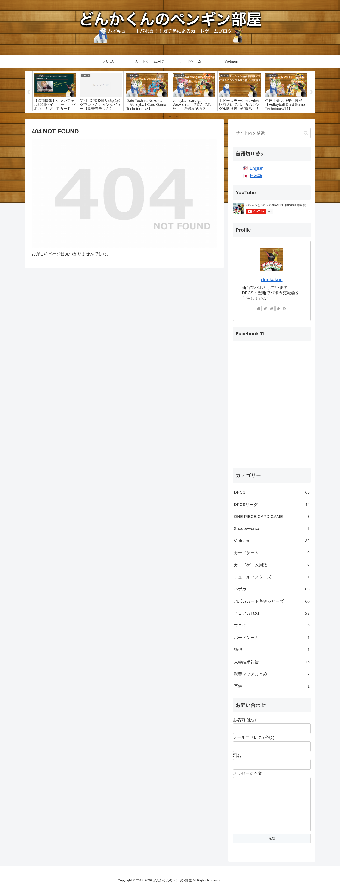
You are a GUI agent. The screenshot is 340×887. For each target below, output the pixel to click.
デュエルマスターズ (272, 577)
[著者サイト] (259, 308)
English (256, 168)
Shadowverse (272, 528)
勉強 (272, 649)
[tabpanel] (54, 91)
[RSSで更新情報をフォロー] (284, 308)
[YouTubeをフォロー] (272, 308)
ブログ (272, 625)
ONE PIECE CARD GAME (272, 516)
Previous (28, 92)
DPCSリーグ (272, 504)
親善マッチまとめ (272, 674)
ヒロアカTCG (272, 613)
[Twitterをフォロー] (265, 308)
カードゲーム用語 (272, 565)
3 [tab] (177, 116)
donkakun (272, 279)
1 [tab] (163, 116)
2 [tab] (170, 116)
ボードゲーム (272, 637)
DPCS (272, 492)
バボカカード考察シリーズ (272, 601)
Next (311, 92)
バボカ (272, 589)
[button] (306, 133)
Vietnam (272, 540)
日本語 (256, 176)
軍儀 (272, 686)
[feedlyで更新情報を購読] (278, 308)
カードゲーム (272, 553)
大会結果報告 (272, 662)
